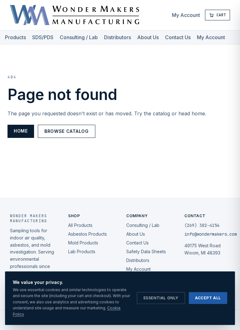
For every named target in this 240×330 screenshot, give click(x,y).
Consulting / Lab (79, 37)
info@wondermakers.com (210, 234)
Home (21, 131)
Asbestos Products (87, 234)
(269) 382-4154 (201, 225)
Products (15, 37)
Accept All (208, 298)
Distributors (117, 37)
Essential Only (160, 298)
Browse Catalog (66, 131)
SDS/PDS (42, 37)
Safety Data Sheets (146, 251)
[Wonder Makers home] (74, 15)
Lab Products (81, 251)
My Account (186, 15)
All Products (80, 225)
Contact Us (178, 37)
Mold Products (83, 242)
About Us (148, 37)
